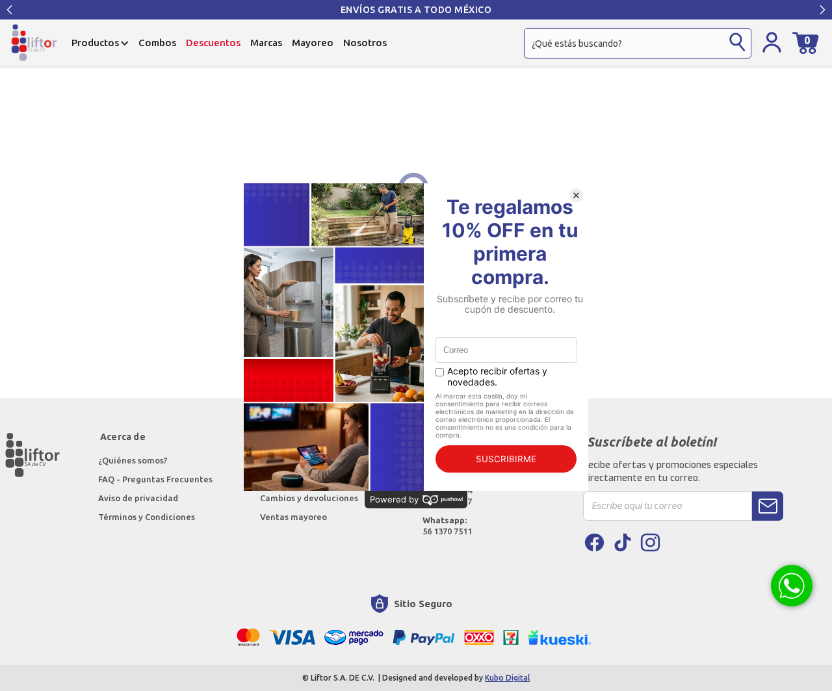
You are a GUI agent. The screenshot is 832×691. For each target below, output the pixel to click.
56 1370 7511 (447, 525)
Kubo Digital (507, 677)
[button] (10, 10)
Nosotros (365, 42)
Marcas (266, 42)
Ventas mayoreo (293, 516)
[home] (34, 43)
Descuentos (213, 42)
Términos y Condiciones (146, 516)
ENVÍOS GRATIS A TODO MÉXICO (416, 10)
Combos (157, 42)
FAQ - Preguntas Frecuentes (155, 479)
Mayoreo (312, 42)
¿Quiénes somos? (134, 460)
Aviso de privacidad (138, 497)
